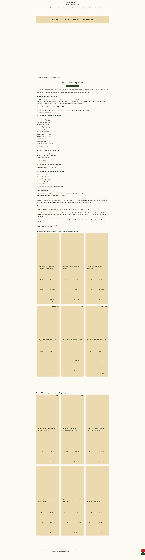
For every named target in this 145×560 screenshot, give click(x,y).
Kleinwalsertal (82, 7)
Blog (95, 7)
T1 (103, 532)
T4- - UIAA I (100, 373)
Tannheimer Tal (72, 7)
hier (64, 225)
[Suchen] (100, 7)
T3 (49, 373)
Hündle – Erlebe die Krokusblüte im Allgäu (72, 339)
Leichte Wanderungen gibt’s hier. (44, 226)
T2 (78, 299)
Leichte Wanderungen (53, 7)
